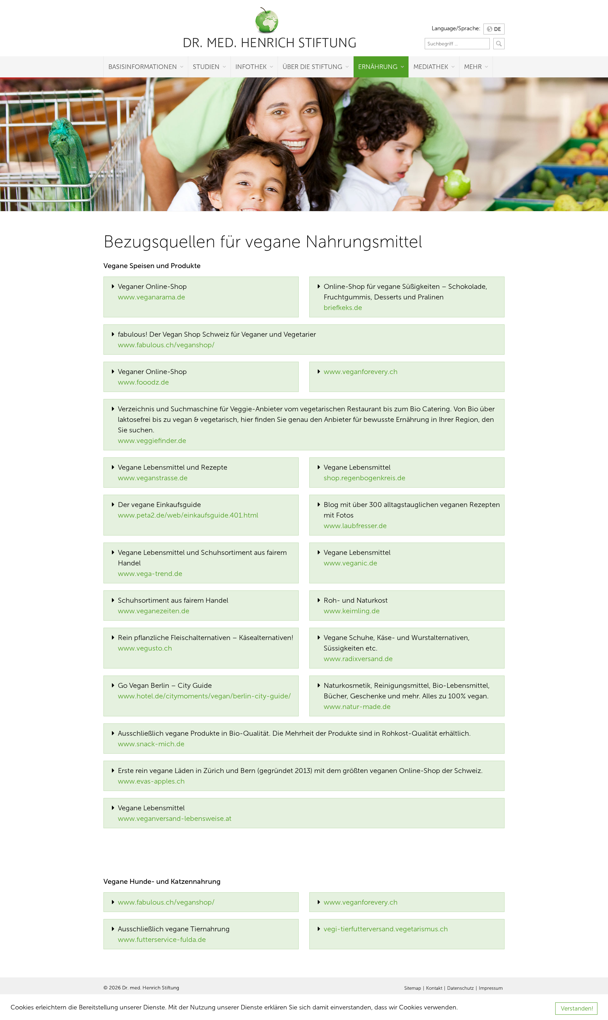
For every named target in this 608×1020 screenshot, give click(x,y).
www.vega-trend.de (150, 573)
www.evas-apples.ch (151, 781)
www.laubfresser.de (355, 526)
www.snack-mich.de (151, 744)
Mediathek (430, 66)
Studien (206, 66)
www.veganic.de (350, 563)
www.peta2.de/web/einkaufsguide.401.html (188, 515)
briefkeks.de (343, 307)
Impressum (491, 988)
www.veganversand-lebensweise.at (175, 818)
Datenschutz (460, 988)
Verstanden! (577, 1008)
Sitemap (412, 988)
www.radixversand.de (358, 659)
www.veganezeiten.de (153, 611)
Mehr (473, 66)
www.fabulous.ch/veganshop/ (166, 345)
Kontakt (434, 988)
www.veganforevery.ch (361, 371)
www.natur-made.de (357, 706)
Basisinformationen (142, 66)
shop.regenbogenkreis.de (364, 478)
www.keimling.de (352, 611)
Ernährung (378, 66)
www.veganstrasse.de (153, 478)
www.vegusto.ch (145, 648)
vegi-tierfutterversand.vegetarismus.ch (386, 929)
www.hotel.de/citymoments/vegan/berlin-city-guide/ (204, 696)
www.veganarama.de (151, 297)
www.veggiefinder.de (152, 440)
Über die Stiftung (312, 66)
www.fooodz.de (143, 382)
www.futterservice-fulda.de (162, 939)
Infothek (251, 66)
